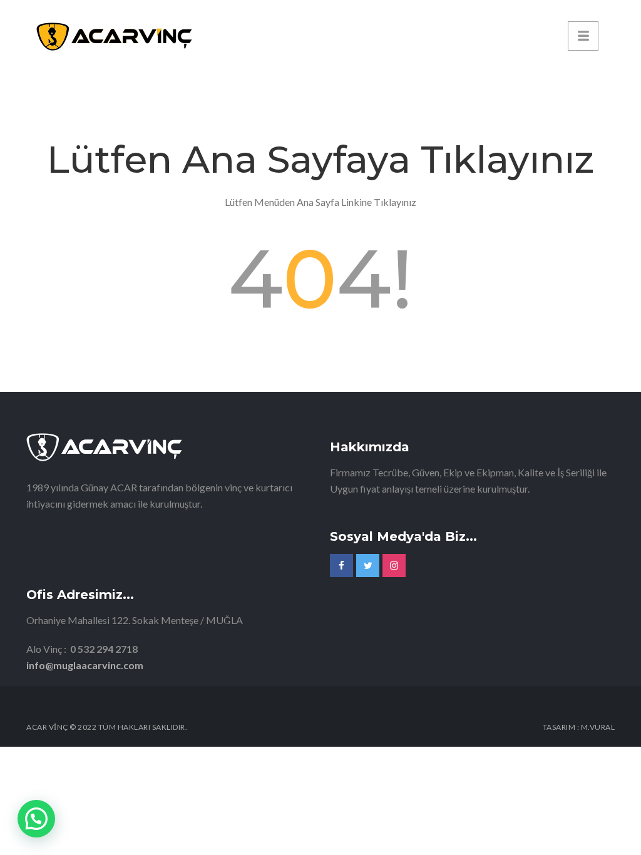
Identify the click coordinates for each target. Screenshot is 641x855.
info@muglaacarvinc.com (84, 665)
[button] (36, 818)
